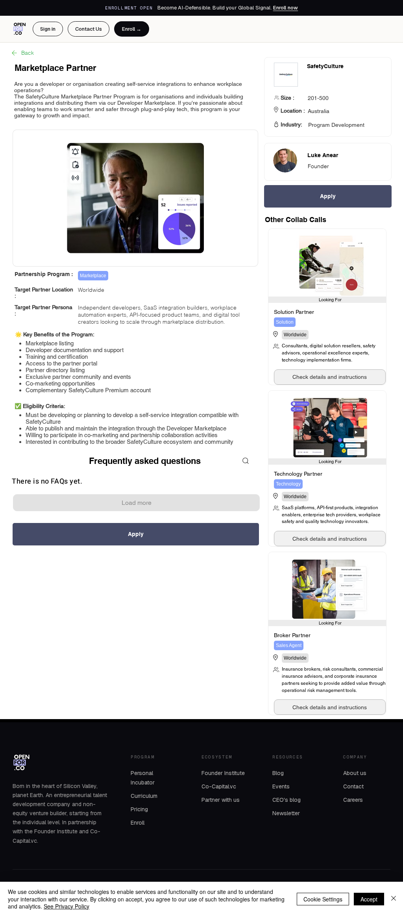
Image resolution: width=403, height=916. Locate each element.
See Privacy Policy (66, 906)
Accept (368, 899)
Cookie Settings (322, 899)
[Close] (393, 899)
